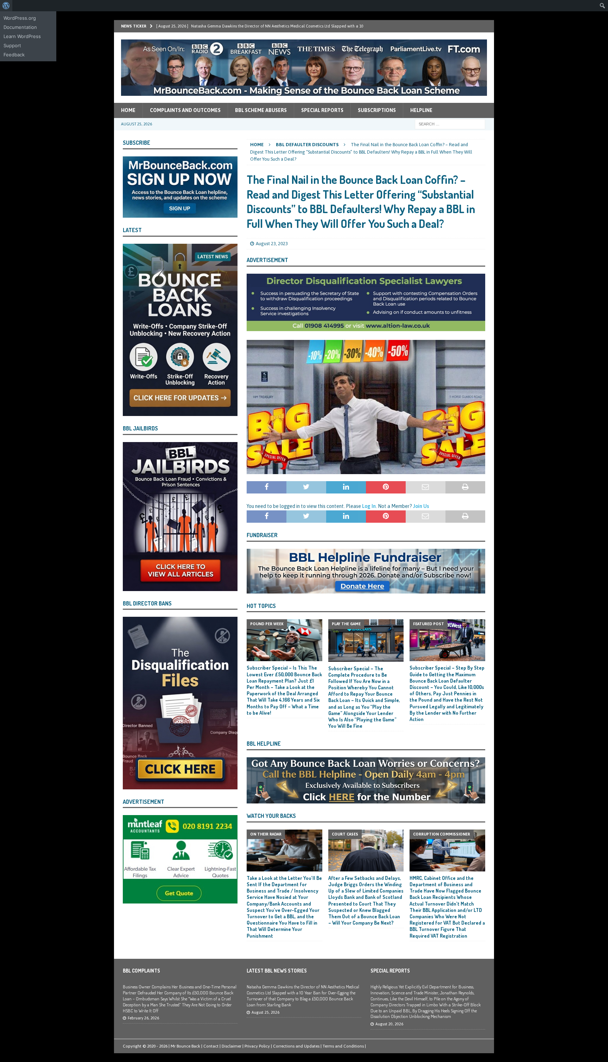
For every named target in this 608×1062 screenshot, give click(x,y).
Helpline (421, 110)
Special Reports (322, 110)
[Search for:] (450, 123)
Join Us (421, 506)
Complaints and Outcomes (185, 110)
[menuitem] (6, 5)
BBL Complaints (141, 971)
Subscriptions (377, 110)
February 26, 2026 (143, 1018)
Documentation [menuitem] (20, 27)
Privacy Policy (257, 1046)
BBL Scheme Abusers (261, 110)
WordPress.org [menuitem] (20, 18)
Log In (369, 506)
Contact (210, 1046)
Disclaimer (231, 1046)
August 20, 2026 (389, 1024)
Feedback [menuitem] (14, 54)
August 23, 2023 (272, 243)
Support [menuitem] (12, 45)
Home (128, 110)
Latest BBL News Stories (277, 971)
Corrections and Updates (296, 1046)
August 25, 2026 (265, 1012)
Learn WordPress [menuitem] (22, 36)
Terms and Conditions (343, 1046)
